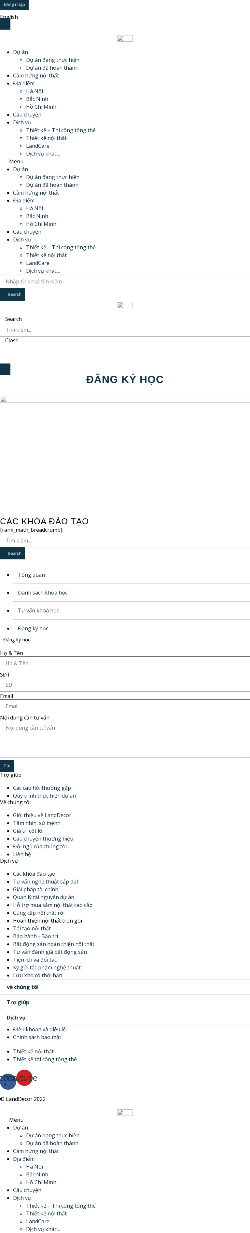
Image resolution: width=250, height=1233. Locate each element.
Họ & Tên (11, 653)
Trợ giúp (18, 1002)
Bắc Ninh (37, 99)
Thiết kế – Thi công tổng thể (61, 130)
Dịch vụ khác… (43, 153)
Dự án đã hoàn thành (52, 67)
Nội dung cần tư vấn (24, 717)
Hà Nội (34, 91)
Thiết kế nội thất (46, 138)
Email (6, 696)
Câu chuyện (27, 114)
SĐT (5, 674)
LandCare (37, 145)
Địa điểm (24, 83)
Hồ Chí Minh (41, 106)
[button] (125, 161)
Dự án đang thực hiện (52, 59)
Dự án (20, 52)
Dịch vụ (22, 122)
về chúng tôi (23, 987)
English (9, 17)
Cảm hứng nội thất (36, 75)
